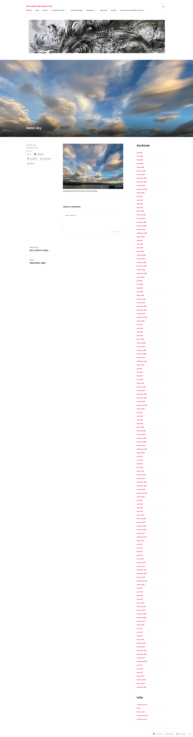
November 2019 (142, 442)
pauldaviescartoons (32, 147)
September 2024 (142, 233)
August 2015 (140, 625)
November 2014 (142, 654)
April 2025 (140, 207)
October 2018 (141, 489)
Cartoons (45, 10)
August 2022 (140, 321)
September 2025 (142, 189)
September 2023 (142, 273)
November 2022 (142, 310)
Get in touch (103, 10)
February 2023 (141, 299)
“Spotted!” (114, 10)
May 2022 (140, 332)
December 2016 (141, 570)
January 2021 (141, 390)
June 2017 (140, 548)
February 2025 (141, 215)
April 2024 (140, 247)
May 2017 (140, 551)
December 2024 (141, 222)
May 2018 (140, 507)
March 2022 (140, 339)
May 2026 (140, 160)
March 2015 (140, 639)
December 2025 (141, 178)
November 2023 (142, 266)
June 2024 (140, 244)
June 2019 (140, 460)
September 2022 (142, 317)
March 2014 (140, 676)
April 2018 (140, 511)
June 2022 (140, 328)
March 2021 (140, 383)
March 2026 (140, 167)
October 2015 (141, 621)
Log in (139, 708)
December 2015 (141, 614)
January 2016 (141, 610)
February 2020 (141, 431)
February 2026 (141, 171)
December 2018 (141, 482)
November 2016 (142, 573)
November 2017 (142, 529)
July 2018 (139, 500)
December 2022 (141, 306)
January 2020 (141, 434)
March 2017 (140, 559)
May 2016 (140, 595)
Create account (142, 704)
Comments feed (142, 715)
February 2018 (141, 518)
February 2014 (141, 680)
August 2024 (140, 237)
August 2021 (140, 365)
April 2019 (140, 467)
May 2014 (140, 672)
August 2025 (140, 193)
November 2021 (142, 354)
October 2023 (141, 269)
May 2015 (140, 636)
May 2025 (140, 204)
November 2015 (142, 617)
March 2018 (140, 515)
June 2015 (140, 632)
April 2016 (140, 599)
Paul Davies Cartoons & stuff (39, 6)
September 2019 (142, 449)
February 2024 (141, 255)
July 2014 (139, 665)
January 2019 (141, 478)
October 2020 (141, 401)
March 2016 (140, 603)
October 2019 (141, 445)
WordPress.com (142, 719)
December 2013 (141, 687)
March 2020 (140, 427)
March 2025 (140, 211)
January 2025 (141, 218)
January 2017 (141, 566)
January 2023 (141, 302)
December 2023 (141, 262)
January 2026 (141, 174)
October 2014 (141, 658)
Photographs (90, 10)
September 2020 (142, 405)
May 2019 (140, 464)
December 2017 (141, 526)
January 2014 (141, 683)
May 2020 (140, 420)
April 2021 (140, 379)
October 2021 (141, 357)
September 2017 (142, 537)
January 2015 (141, 647)
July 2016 (139, 588)
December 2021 (141, 350)
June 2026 (140, 156)
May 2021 (140, 376)
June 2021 (140, 372)
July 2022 (139, 324)
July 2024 (139, 240)
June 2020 (140, 416)
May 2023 (140, 288)
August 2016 (140, 584)
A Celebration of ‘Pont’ (58, 10)
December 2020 (141, 394)
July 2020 (139, 412)
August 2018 (140, 497)
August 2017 (140, 540)
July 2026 (139, 152)
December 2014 (141, 650)
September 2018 (142, 493)
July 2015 (139, 628)
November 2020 (142, 398)
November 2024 (142, 226)
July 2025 (139, 196)
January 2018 (141, 522)
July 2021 (139, 368)
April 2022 (140, 335)
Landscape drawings (77, 10)
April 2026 (140, 163)
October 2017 (141, 533)
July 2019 (139, 456)
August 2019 (140, 453)
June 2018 (140, 504)
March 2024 (140, 251)
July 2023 (139, 281)
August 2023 (140, 277)
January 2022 (141, 346)
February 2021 (141, 387)
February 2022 (141, 343)
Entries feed (141, 712)
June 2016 (140, 592)
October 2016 (141, 577)
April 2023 (140, 291)
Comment (116, 232)
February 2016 (141, 606)
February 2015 (141, 643)
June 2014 (140, 669)
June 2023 (140, 284)
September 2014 (142, 661)
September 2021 (142, 361)
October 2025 (141, 185)
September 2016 (142, 581)
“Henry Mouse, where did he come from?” (132, 10)
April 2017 (140, 555)
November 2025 (142, 182)
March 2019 (140, 471)
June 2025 (140, 200)
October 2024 (141, 229)
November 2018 (142, 485)
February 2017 (141, 562)
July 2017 (139, 544)
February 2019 (141, 475)
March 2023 (140, 295)
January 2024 (141, 259)
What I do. (29, 10)
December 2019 (141, 438)
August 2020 (140, 409)
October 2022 (141, 313)
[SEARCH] (163, 6)
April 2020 (140, 423)
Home (37, 10)
